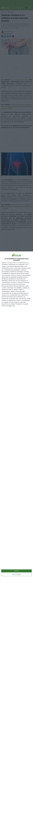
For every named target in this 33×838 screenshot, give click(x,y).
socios (17, 262)
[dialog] (16, 544)
